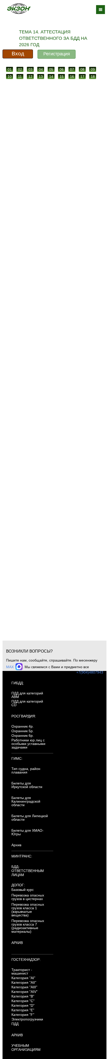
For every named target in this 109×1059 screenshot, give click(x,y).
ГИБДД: (17, 683)
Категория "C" (22, 1001)
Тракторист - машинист (21, 971)
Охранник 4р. (22, 726)
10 (10, 76)
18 (93, 76)
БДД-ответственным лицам (27, 871)
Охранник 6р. (22, 735)
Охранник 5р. (22, 731)
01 (10, 69)
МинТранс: (21, 856)
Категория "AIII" (24, 987)
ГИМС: (17, 758)
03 (30, 69)
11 (20, 76)
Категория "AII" (23, 982)
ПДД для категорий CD (27, 703)
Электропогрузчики (27, 1019)
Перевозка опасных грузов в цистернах (27, 897)
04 (41, 69)
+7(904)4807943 (89, 672)
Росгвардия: (23, 716)
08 (82, 69)
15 (62, 76)
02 (20, 69)
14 (51, 76)
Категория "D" (22, 1005)
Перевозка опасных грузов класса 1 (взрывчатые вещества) (27, 909)
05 (51, 69)
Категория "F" (22, 1015)
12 (30, 76)
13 (41, 76)
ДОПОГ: (18, 885)
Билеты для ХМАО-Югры (27, 832)
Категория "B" (22, 996)
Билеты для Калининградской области (25, 801)
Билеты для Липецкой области (29, 817)
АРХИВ (17, 943)
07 (72, 69)
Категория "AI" (23, 978)
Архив (16, 845)
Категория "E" (22, 1010)
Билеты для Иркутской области (26, 785)
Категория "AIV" (24, 992)
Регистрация (56, 53)
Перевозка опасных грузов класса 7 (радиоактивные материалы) (27, 926)
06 (62, 69)
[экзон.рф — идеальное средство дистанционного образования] (18, 9)
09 (93, 69)
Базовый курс (22, 890)
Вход (18, 53)
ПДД (15, 1024)
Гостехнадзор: (26, 959)
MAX (10, 667)
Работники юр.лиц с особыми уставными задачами (28, 743)
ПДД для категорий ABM (27, 695)
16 (72, 76)
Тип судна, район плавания (25, 770)
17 (82, 76)
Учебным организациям (26, 1047)
